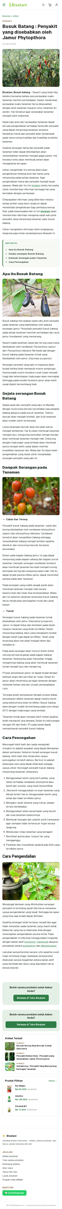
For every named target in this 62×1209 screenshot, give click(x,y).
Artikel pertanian (10, 1156)
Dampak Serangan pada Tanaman (28, 257)
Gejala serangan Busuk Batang (26, 253)
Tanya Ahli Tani (9, 1172)
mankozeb (42, 941)
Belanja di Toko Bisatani (31, 998)
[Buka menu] (4, 5)
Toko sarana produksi (12, 1160)
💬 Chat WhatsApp (14, 1193)
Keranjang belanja (11, 1164)
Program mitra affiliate (12, 1179)
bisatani (36, 185)
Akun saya (7, 1168)
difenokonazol (48, 945)
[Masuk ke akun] (57, 5)
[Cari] (43, 5)
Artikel (16, 16)
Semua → (53, 1081)
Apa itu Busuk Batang (21, 249)
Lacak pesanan (9, 1175)
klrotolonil (30, 941)
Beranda (6, 16)
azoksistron (29, 945)
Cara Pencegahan (19, 262)
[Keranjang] (50, 5)
